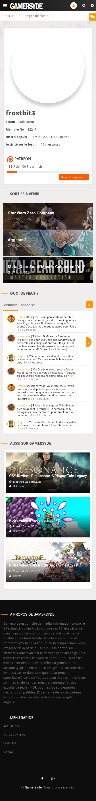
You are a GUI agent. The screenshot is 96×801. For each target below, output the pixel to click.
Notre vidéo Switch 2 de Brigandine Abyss (43, 565)
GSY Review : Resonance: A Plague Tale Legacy (48, 476)
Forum (8, 752)
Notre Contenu (14, 735)
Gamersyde (33, 787)
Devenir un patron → (74, 177)
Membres (10, 305)
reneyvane (23, 336)
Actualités (11, 726)
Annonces (28, 305)
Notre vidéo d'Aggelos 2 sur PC (34, 520)
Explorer (9, 743)
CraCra (21, 317)
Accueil (11, 16)
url (72, 376)
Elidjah (21, 356)
